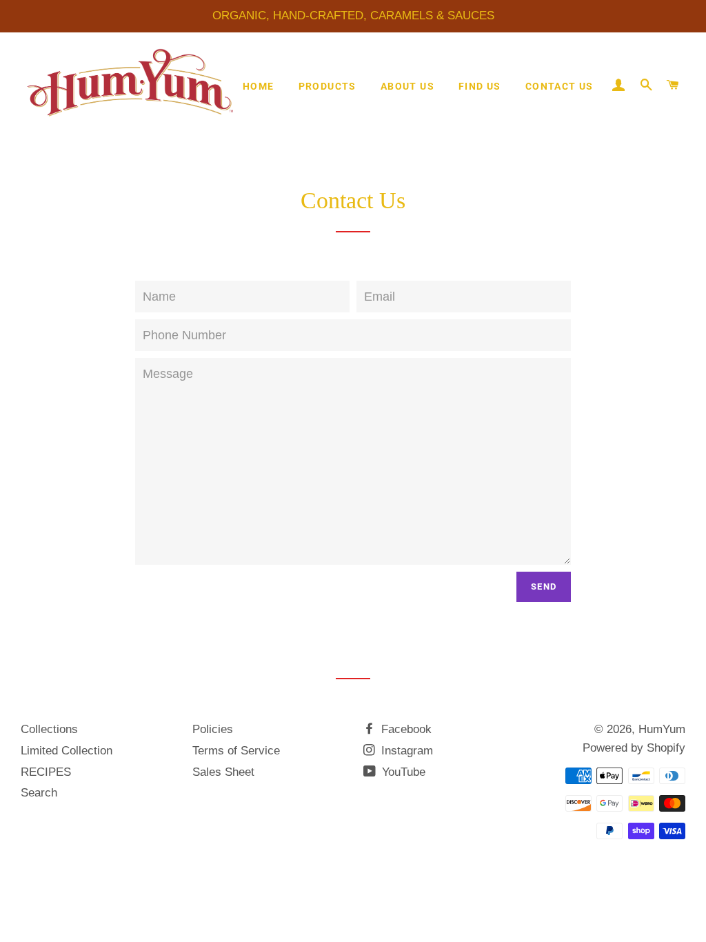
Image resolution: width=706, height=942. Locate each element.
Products (327, 86)
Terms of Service (236, 750)
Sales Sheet (223, 772)
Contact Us (559, 86)
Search (39, 792)
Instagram (405, 750)
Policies (212, 729)
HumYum (661, 729)
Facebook (405, 729)
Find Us (479, 86)
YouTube (402, 772)
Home (258, 86)
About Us (407, 86)
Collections (49, 729)
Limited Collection (66, 750)
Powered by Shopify (634, 747)
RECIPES (46, 772)
